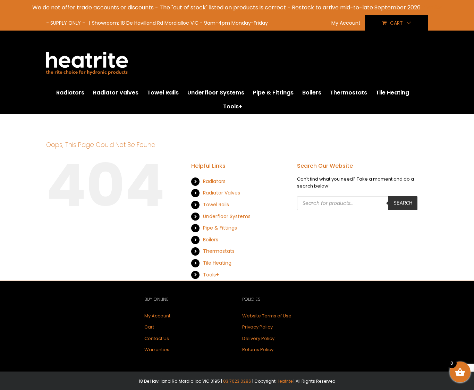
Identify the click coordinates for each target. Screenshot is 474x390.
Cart (149, 327)
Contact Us (156, 338)
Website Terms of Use (266, 316)
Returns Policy (257, 349)
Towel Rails (216, 204)
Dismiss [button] (432, 7)
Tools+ (211, 274)
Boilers (210, 239)
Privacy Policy (257, 327)
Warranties (156, 349)
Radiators (214, 181)
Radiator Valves (221, 192)
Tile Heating (217, 262)
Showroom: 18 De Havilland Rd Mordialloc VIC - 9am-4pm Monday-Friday (180, 22)
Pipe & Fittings (220, 227)
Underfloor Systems (227, 216)
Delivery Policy (258, 338)
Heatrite (285, 381)
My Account (157, 316)
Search (402, 203)
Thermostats (219, 251)
